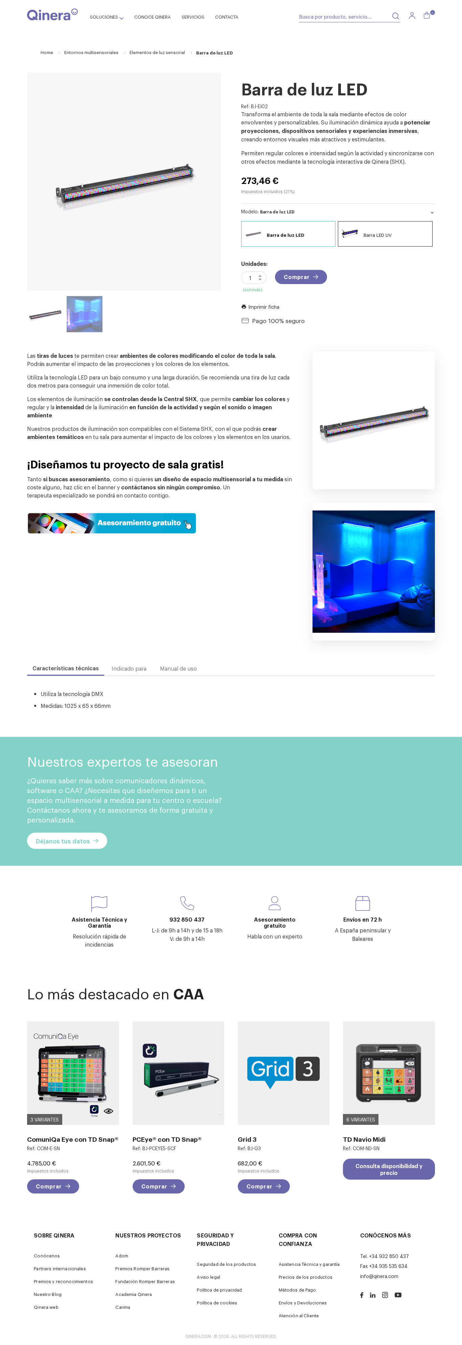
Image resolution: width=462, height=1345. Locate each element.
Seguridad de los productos (226, 1264)
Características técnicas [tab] (65, 668)
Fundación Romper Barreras (145, 1281)
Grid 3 (247, 1139)
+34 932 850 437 (389, 1256)
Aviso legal (208, 1277)
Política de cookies (217, 1302)
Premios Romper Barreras (142, 1268)
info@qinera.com (379, 1276)
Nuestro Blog (48, 1294)
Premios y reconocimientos (63, 1281)
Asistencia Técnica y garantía (309, 1264)
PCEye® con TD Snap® (167, 1139)
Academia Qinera (133, 1294)
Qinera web (46, 1307)
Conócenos (47, 1255)
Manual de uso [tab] (178, 668)
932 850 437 (187, 919)
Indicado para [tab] (129, 668)
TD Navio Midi (364, 1139)
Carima (122, 1307)
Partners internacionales (60, 1268)
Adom (121, 1255)
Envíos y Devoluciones (303, 1302)
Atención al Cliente (299, 1315)
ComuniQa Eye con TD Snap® (72, 1139)
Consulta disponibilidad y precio (388, 1169)
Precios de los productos (305, 1277)
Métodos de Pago (297, 1290)
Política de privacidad (219, 1290)
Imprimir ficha (260, 306)
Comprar (297, 276)
